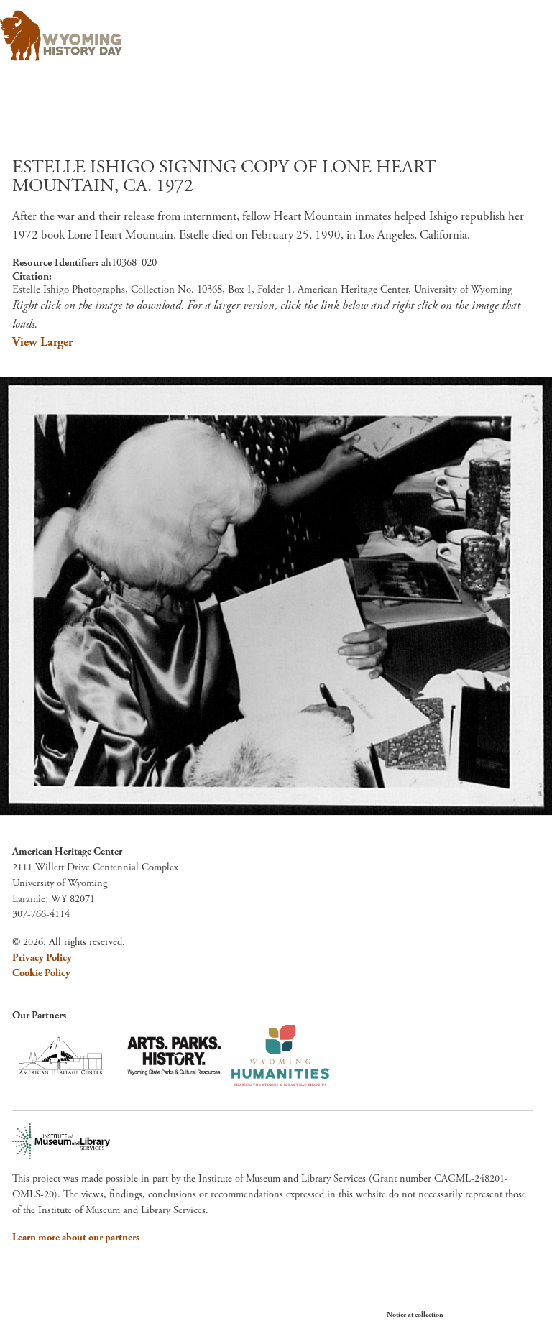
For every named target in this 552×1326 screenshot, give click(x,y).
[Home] (270, 35)
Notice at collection (415, 1315)
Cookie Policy (41, 973)
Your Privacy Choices (487, 1314)
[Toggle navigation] (521, 31)
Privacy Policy (42, 958)
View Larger (42, 342)
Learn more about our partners (75, 1237)
